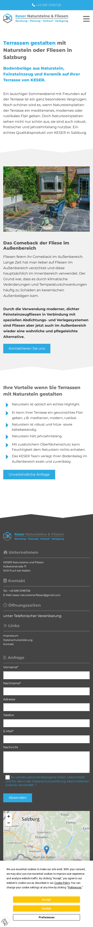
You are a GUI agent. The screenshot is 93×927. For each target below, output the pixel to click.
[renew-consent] (5, 922)
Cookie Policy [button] (62, 882)
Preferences (47, 917)
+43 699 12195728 (48, 5)
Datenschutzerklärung (17, 640)
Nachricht (10, 747)
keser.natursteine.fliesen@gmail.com (37, 595)
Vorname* (10, 667)
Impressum (10, 635)
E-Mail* (8, 731)
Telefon (8, 715)
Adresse (9, 699)
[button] (80, 19)
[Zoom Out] (8, 823)
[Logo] (35, 18)
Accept (46, 899)
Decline (46, 908)
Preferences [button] (75, 887)
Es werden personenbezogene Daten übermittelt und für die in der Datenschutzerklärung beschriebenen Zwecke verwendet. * (47, 781)
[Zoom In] (8, 816)
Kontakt (8, 644)
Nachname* (12, 683)
